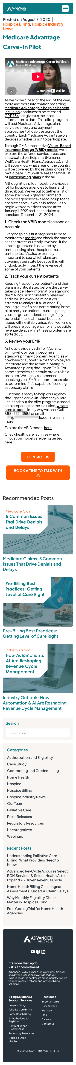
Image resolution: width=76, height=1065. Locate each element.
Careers (46, 1019)
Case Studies (49, 1005)
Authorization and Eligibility (30, 757)
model (30, 237)
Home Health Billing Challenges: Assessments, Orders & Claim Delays (37, 888)
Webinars (15, 836)
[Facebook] (38, 952)
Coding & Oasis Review (17, 1039)
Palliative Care (19, 810)
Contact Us (48, 1023)
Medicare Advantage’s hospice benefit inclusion (37, 109)
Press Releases (19, 816)
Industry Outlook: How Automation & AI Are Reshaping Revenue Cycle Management (35, 703)
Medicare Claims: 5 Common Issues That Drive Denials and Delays (32, 564)
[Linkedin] (43, 952)
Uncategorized (19, 829)
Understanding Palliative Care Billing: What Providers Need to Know (33, 860)
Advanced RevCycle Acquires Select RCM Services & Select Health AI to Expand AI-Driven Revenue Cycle (37, 875)
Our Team (15, 803)
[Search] (64, 733)
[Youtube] (33, 952)
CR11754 (12, 115)
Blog (44, 1014)
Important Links (50, 1001)
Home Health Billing (19, 1013)
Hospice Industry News (33, 26)
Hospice (14, 783)
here (48, 427)
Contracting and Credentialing (33, 770)
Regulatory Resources (25, 823)
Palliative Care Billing (20, 1009)
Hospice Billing (16, 23)
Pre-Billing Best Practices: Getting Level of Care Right (30, 633)
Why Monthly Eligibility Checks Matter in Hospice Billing (32, 899)
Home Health (18, 777)
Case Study (17, 764)
